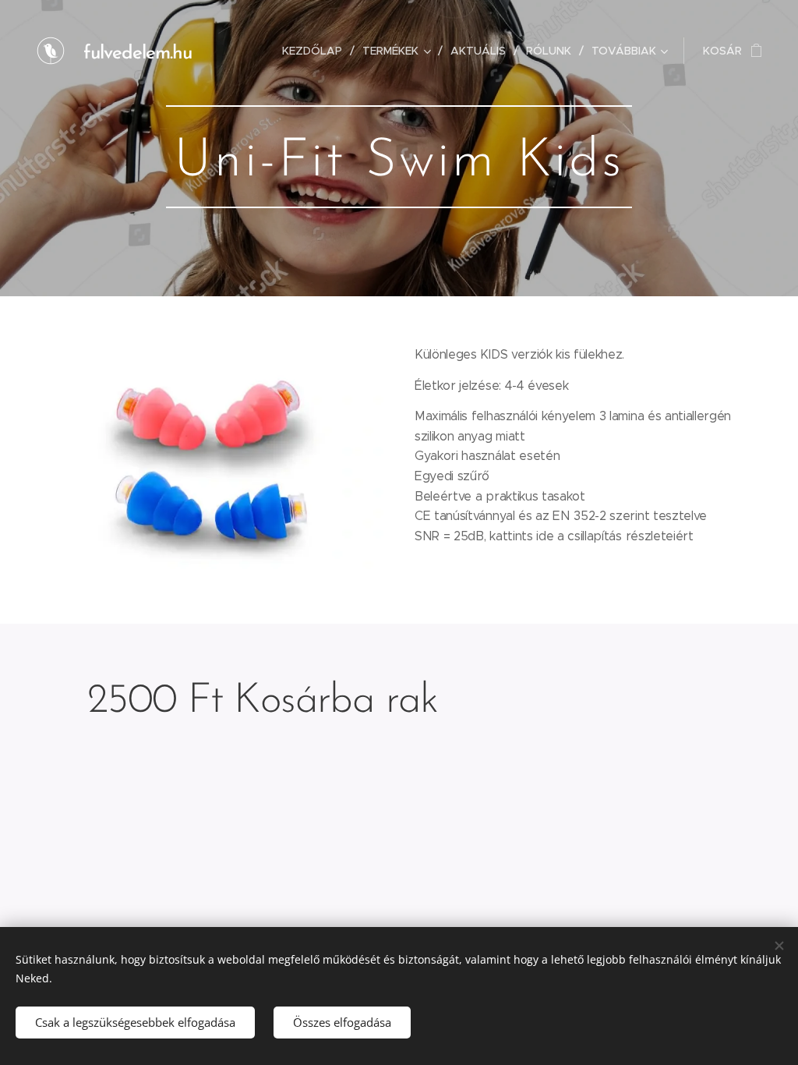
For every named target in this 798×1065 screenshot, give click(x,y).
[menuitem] (316, 50)
